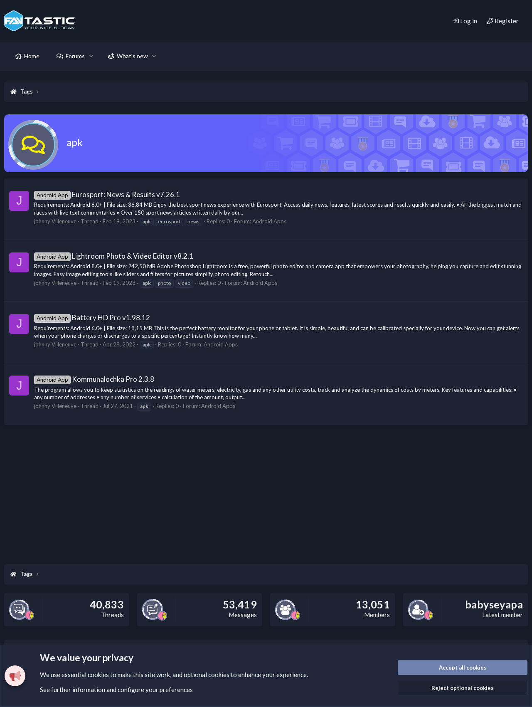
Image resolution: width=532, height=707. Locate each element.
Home (31, 55)
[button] (91, 56)
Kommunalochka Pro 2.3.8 (95, 379)
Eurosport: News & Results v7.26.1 (108, 194)
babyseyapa (494, 604)
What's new (132, 55)
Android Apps (269, 221)
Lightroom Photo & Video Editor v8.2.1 (115, 256)
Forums (75, 55)
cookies (98, 674)
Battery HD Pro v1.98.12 (93, 317)
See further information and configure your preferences (116, 689)
